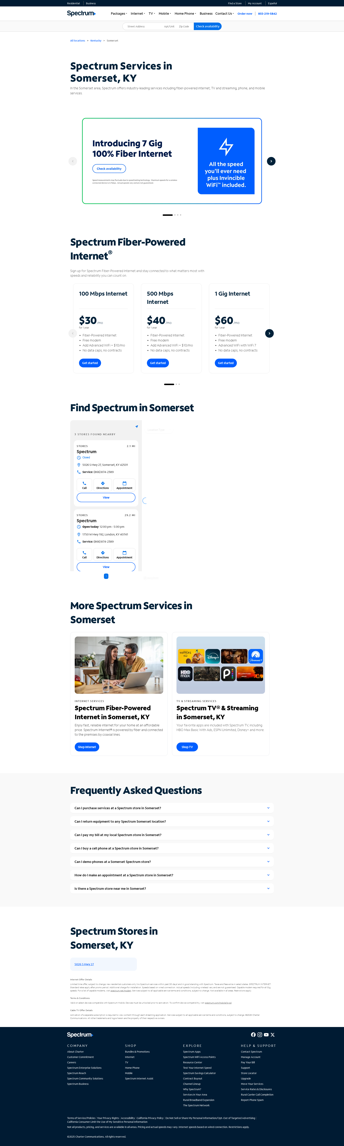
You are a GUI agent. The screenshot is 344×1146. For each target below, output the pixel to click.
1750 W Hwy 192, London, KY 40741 (105, 534)
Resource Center (192, 1062)
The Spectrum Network (196, 1105)
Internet (130, 1057)
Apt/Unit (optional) (172, 24)
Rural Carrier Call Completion (257, 1094)
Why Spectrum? (192, 1089)
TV (126, 1062)
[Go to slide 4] (180, 215)
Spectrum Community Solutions (85, 1078)
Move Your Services (252, 1084)
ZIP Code (186, 22)
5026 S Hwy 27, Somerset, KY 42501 (105, 465)
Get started (90, 363)
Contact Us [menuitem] (225, 13)
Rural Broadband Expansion (198, 1100)
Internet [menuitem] (138, 13)
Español (272, 3)
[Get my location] (136, 426)
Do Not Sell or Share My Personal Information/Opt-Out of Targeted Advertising (210, 1118)
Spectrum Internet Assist (139, 1078)
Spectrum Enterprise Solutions (84, 1067)
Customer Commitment (80, 1057)
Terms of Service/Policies (81, 1118)
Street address (132, 22)
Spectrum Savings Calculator (199, 1073)
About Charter (75, 1051)
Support (245, 1067)
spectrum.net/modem (121, 990)
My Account (255, 3)
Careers (71, 1062)
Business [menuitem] (206, 13)
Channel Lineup (191, 1084)
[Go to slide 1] (168, 215)
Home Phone (132, 1067)
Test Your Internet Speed (197, 1067)
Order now (245, 13)
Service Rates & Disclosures (256, 1089)
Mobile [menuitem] (165, 13)
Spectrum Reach (76, 1073)
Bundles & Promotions (137, 1051)
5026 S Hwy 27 (84, 964)
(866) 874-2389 (98, 472)
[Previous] (72, 161)
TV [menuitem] (152, 13)
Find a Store (235, 3)
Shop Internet (87, 747)
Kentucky (95, 40)
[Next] (271, 161)
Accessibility (128, 1118)
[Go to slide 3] (177, 215)
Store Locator (249, 1073)
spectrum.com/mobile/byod (218, 1002)
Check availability (207, 26)
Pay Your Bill (248, 1062)
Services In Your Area (195, 1094)
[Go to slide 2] (175, 215)
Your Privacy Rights (108, 1118)
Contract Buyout (192, 1078)
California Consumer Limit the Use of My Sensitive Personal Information (107, 1121)
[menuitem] (73, 3)
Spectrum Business (78, 1084)
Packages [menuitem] (119, 13)
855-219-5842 (267, 13)
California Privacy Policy (150, 1118)
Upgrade (246, 1078)
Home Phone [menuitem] (186, 13)
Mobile (129, 1073)
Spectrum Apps (191, 1051)
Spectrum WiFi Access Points (199, 1057)
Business (91, 3)
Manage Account (251, 1057)
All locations (77, 40)
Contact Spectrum (251, 1051)
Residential (73, 3)
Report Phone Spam (252, 1100)
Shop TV (187, 747)
